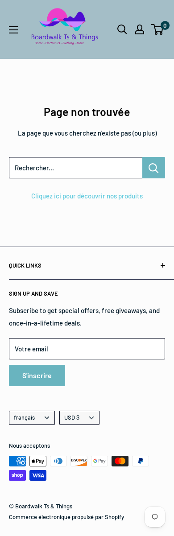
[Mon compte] (139, 29)
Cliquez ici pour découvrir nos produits (87, 196)
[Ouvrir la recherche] (122, 29)
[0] (157, 29)
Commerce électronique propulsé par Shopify (66, 516)
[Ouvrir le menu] (13, 29)
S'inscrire (37, 375)
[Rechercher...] (153, 167)
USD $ (71, 417)
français (24, 417)
